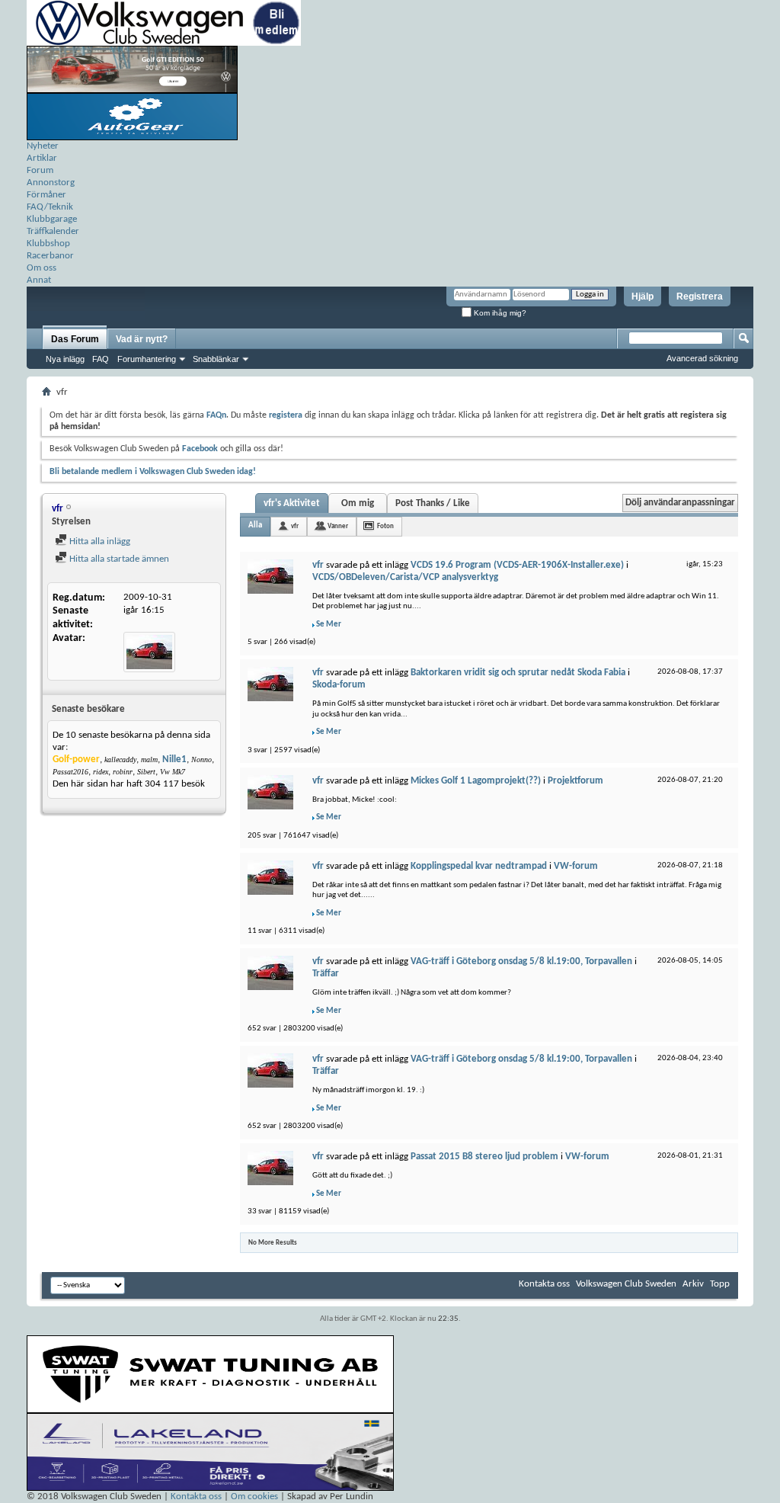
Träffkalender (53, 231)
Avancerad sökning (702, 358)
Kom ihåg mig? (499, 313)
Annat (39, 280)
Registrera (699, 296)
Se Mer (328, 624)
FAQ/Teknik (50, 207)
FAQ (100, 359)
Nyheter (43, 146)
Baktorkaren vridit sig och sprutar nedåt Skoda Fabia (518, 673)
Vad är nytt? (142, 339)
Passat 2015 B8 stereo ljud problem (484, 1157)
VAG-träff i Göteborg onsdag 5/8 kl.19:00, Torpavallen (521, 961)
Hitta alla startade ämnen (118, 559)
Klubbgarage (52, 219)
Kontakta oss (544, 1284)
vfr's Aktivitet (292, 503)
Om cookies (254, 1496)
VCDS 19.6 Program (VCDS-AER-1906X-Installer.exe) (517, 565)
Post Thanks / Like (432, 503)
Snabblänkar (216, 359)
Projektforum (575, 781)
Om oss (41, 268)
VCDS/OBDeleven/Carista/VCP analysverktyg (405, 577)
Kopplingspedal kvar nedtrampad (479, 866)
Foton (385, 526)
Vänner (338, 526)
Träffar (325, 974)
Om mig (357, 503)
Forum (40, 170)
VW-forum (576, 866)
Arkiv (693, 1284)
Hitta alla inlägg (98, 541)
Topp (720, 1284)
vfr (295, 526)
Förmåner (46, 195)
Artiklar (42, 158)
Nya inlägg (65, 359)
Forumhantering (146, 359)
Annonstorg (51, 182)
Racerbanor (50, 256)
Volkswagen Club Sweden (626, 1284)
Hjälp (642, 296)
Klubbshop (48, 243)
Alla (255, 525)
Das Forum (75, 339)
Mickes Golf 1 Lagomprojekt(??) (476, 781)
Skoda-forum (339, 685)
